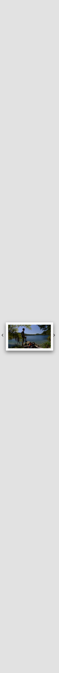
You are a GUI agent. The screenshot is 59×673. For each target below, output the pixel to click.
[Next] (45, 336)
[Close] (53, 322)
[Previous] (13, 336)
